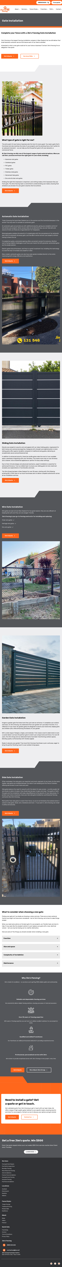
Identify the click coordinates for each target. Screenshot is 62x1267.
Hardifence (5, 1211)
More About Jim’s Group (37, 1070)
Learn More (30, 1152)
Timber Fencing (6, 1204)
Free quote (56, 2)
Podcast (4, 1222)
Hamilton (4, 1193)
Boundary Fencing (6, 1168)
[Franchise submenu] (47, 9)
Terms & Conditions (7, 1234)
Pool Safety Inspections (8, 1166)
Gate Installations (6, 1173)
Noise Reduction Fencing (8, 1170)
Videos (3, 1220)
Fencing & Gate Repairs (8, 1164)
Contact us (28, 1117)
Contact (4, 1232)
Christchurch (5, 1191)
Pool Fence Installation (8, 1181)
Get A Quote (8, 56)
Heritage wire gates (8, 523)
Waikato (4, 1195)
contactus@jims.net (13, 1250)
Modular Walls (5, 1208)
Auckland (4, 1189)
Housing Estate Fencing (8, 1177)
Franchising (5, 1230)
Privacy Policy (5, 1236)
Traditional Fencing (7, 1206)
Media (3, 1218)
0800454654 (42, 2)
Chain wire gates (7, 520)
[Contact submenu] (61, 9)
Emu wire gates (6, 527)
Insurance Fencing (6, 1179)
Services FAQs (28, 56)
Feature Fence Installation (9, 1175)
